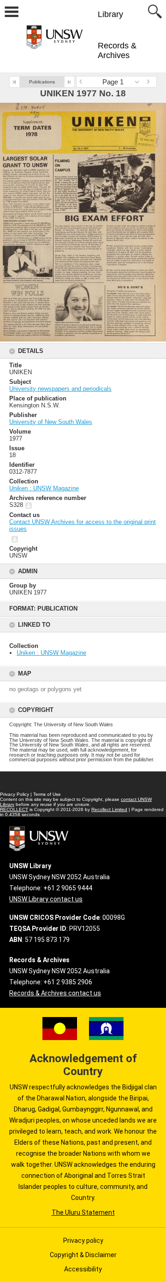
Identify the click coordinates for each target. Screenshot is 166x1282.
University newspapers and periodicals (60, 388)
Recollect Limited (109, 809)
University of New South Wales (50, 421)
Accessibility (83, 1269)
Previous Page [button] (83, 81)
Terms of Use (47, 794)
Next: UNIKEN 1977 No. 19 (69, 81)
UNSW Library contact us (46, 899)
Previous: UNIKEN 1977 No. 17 (14, 81)
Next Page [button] (149, 81)
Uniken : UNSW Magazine (51, 652)
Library (110, 14)
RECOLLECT (14, 809)
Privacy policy (83, 1240)
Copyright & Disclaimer (83, 1254)
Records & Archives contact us (55, 993)
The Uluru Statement (83, 1212)
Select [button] (139, 81)
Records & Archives (117, 50)
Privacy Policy (14, 794)
